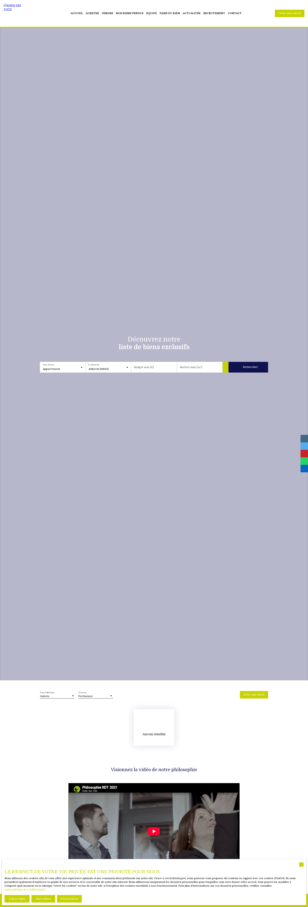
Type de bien (48, 365)
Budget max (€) (144, 367)
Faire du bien (170, 13)
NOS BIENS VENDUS (129, 13)
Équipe (151, 13)
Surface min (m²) (191, 367)
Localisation (94, 365)
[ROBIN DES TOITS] (16, 13)
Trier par (82, 693)
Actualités (192, 13)
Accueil (77, 13)
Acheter (92, 13)
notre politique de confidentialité (24, 889)
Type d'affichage (47, 693)
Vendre (107, 13)
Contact (235, 13)
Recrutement (214, 13)
